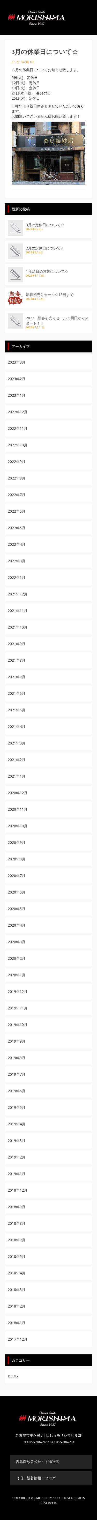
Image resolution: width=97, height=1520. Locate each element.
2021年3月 (16, 743)
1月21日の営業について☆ (47, 271)
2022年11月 (17, 428)
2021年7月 (16, 676)
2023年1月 (16, 395)
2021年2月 (16, 759)
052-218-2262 (38, 1442)
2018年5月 (16, 1256)
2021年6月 (16, 693)
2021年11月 (17, 610)
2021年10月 (17, 627)
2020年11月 (17, 809)
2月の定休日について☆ (45, 248)
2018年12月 (17, 1190)
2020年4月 (16, 925)
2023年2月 (16, 378)
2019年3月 (16, 1140)
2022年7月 (16, 494)
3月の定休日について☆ (45, 224)
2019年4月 (16, 1123)
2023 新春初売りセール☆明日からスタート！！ (57, 320)
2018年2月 (16, 1306)
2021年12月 (17, 594)
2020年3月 (16, 941)
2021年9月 (16, 643)
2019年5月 (16, 1107)
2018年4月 (16, 1273)
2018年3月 (16, 1289)
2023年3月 (16, 362)
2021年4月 (16, 726)
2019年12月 (17, 991)
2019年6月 (16, 1090)
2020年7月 (16, 875)
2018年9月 (16, 1206)
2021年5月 (16, 709)
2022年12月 (17, 411)
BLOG (13, 1376)
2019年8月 (16, 1057)
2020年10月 (17, 825)
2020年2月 (16, 958)
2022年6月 (16, 511)
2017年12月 (17, 1339)
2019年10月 (17, 1024)
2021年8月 (16, 660)
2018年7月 (16, 1239)
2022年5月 (16, 527)
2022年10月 (17, 444)
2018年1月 (16, 1322)
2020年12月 (17, 792)
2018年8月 (16, 1223)
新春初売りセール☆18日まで (49, 294)
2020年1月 (16, 974)
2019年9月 (16, 1041)
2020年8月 (16, 859)
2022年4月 (16, 544)
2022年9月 (16, 461)
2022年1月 (16, 577)
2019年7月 (16, 1074)
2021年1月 (16, 776)
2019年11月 (17, 1008)
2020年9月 (16, 842)
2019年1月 (16, 1173)
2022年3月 (16, 560)
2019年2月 (16, 1157)
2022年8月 (16, 478)
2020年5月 (16, 908)
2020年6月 (16, 892)
